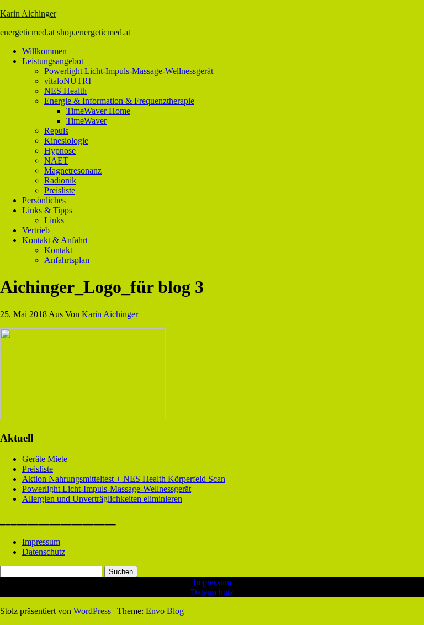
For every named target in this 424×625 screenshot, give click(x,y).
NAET (56, 160)
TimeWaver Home (98, 110)
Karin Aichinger (28, 13)
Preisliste (59, 190)
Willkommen (44, 51)
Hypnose (60, 150)
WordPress (92, 611)
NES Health (65, 91)
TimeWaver (86, 120)
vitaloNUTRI (67, 81)
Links (54, 220)
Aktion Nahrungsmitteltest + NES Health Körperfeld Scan (123, 479)
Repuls (56, 130)
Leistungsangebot (52, 61)
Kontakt (58, 250)
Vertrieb (36, 230)
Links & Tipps (47, 210)
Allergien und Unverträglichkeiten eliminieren (102, 498)
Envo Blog (165, 611)
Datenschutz (43, 551)
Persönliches (44, 200)
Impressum (41, 542)
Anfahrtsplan (66, 260)
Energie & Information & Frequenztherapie (119, 101)
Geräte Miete (44, 459)
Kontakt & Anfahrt (55, 240)
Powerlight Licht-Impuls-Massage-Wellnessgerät (128, 71)
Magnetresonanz (73, 170)
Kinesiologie (66, 140)
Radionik (60, 180)
